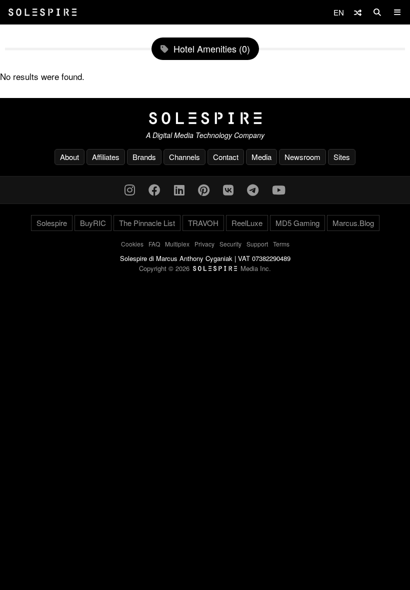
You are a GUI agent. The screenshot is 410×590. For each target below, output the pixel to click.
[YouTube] (279, 189)
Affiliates (106, 157)
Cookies (132, 244)
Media (262, 157)
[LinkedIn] (179, 189)
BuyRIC (93, 223)
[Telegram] (252, 189)
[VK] (228, 189)
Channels (184, 157)
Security (231, 244)
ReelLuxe (247, 223)
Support (257, 244)
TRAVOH (203, 223)
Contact (225, 157)
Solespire (51, 223)
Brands (144, 157)
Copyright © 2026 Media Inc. (205, 268)
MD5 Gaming (298, 223)
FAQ (154, 244)
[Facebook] (154, 189)
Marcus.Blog (353, 223)
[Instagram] (129, 189)
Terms (281, 244)
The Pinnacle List (147, 223)
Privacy (204, 244)
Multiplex (177, 244)
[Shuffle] (357, 12)
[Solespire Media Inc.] (205, 118)
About (69, 157)
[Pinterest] (204, 189)
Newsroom (302, 157)
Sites (342, 157)
